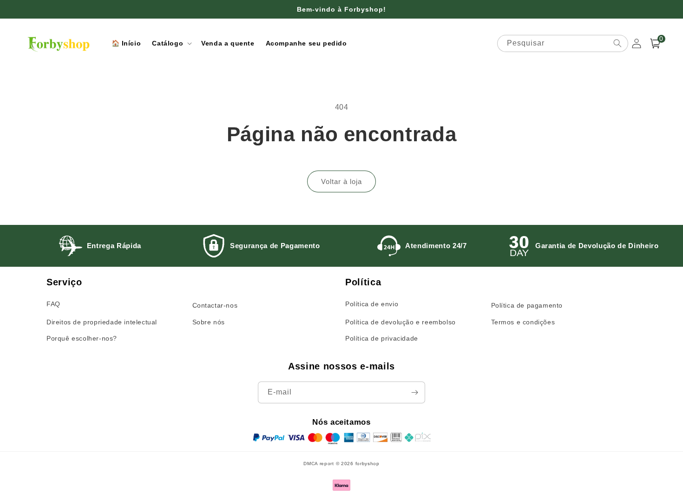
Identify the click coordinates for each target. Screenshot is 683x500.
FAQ (53, 304)
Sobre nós (208, 322)
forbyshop (367, 463)
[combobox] (563, 43)
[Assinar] (414, 392)
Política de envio (371, 304)
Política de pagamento (527, 305)
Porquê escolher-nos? (81, 338)
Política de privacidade (381, 338)
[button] (171, 43)
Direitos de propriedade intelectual (101, 322)
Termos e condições (523, 322)
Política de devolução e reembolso (400, 322)
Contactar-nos (215, 305)
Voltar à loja (341, 181)
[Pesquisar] (617, 43)
